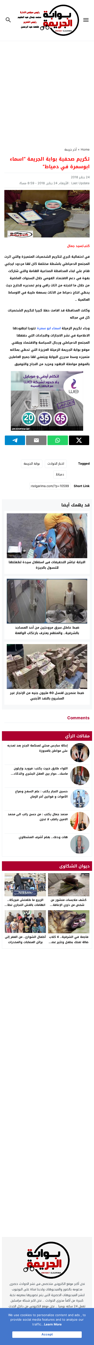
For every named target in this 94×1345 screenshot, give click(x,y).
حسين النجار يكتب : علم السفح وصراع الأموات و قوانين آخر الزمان (41, 794)
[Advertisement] (47, 91)
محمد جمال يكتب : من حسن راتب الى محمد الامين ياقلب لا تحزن (38, 817)
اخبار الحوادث (55, 464)
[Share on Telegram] (15, 440)
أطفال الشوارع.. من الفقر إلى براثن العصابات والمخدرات (25, 939)
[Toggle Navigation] (87, 20)
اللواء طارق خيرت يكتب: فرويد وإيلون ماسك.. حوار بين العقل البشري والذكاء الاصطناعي (41, 773)
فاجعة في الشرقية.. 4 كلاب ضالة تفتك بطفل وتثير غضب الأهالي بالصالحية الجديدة (68, 942)
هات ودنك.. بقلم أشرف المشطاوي (43, 837)
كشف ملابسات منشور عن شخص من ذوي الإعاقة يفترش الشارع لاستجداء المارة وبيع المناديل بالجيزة (68, 907)
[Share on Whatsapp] (58, 440)
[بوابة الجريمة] (47, 1261)
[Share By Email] (36, 440)
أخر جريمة (70, 149)
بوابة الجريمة (32, 464)
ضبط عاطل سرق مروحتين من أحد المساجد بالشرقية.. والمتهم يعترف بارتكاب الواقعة (47, 630)
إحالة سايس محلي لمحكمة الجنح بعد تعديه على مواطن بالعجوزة (37, 748)
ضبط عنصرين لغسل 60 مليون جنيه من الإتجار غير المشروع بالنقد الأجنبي (47, 695)
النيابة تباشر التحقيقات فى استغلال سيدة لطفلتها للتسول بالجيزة (47, 565)
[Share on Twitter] (79, 440)
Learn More (53, 1324)
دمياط (60, 474)
